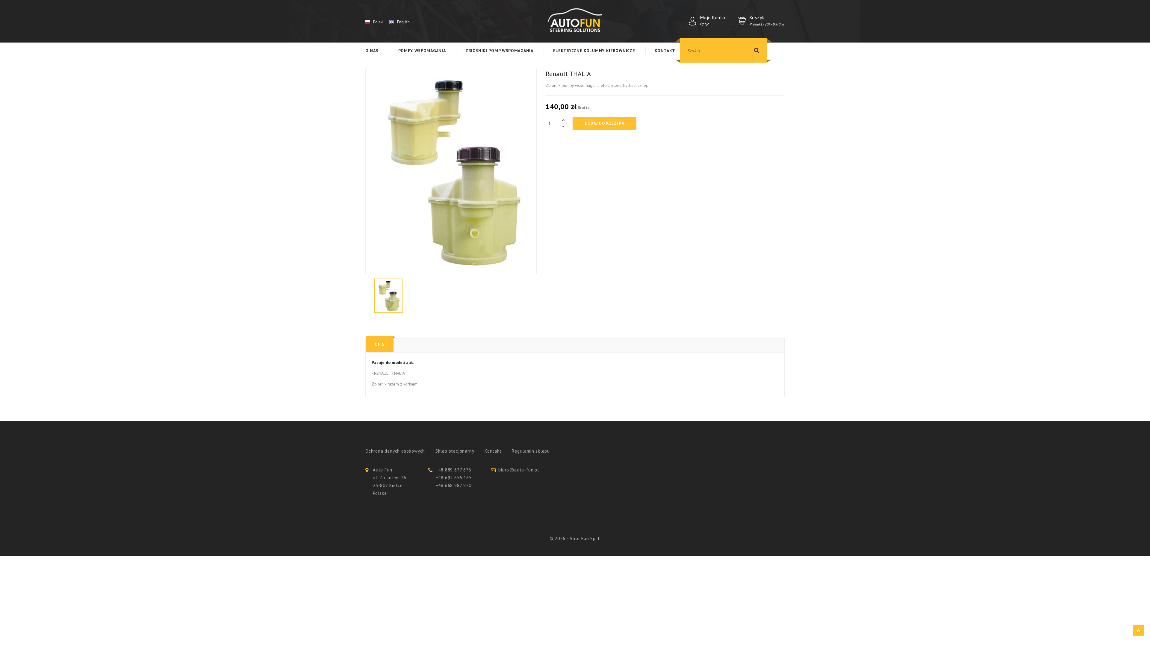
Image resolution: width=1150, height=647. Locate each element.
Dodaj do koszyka (604, 123)
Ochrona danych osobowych (395, 451)
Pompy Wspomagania (422, 50)
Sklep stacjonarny (454, 451)
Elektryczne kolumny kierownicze (594, 50)
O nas (372, 50)
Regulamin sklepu (531, 451)
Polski (378, 22)
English (403, 22)
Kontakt (665, 50)
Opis (380, 344)
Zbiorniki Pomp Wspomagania (499, 50)
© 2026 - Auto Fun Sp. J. (575, 538)
